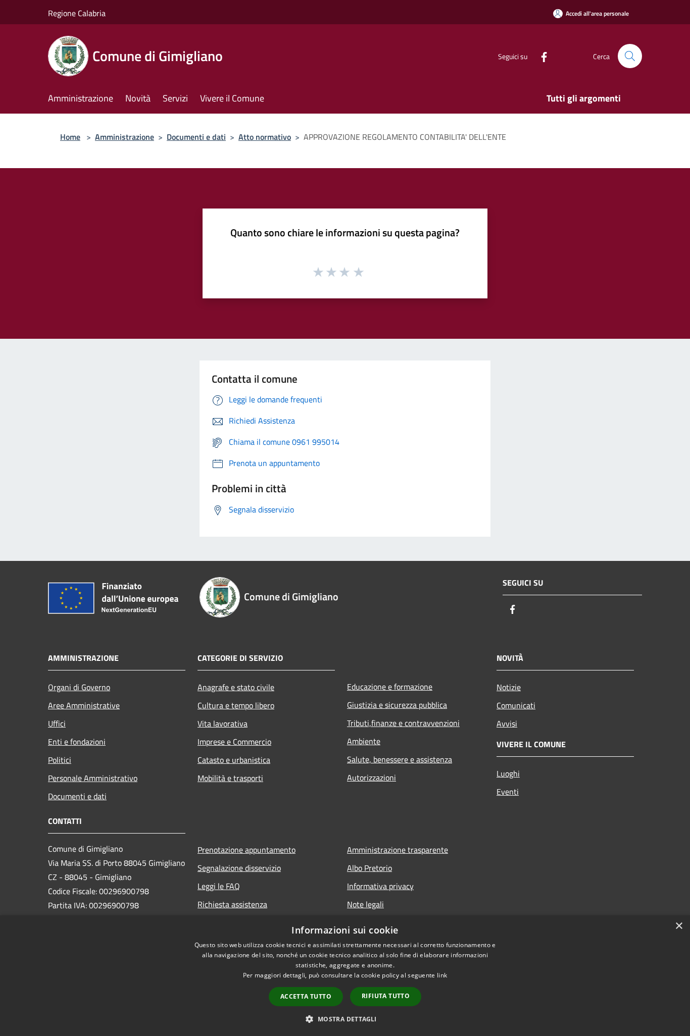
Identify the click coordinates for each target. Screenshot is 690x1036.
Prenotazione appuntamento (246, 850)
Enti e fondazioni (77, 742)
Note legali (365, 904)
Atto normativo (264, 137)
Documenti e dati (196, 137)
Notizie (509, 687)
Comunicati (516, 705)
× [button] (678, 926)
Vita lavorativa (223, 723)
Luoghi (508, 773)
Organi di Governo (79, 687)
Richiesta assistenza (232, 904)
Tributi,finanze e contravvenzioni (403, 723)
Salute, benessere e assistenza (399, 759)
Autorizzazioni (371, 777)
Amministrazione (124, 137)
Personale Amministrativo (92, 778)
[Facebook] (540, 56)
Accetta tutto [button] (305, 996)
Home (70, 137)
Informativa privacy (380, 886)
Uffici (57, 723)
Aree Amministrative (84, 705)
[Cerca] (630, 56)
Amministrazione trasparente (397, 850)
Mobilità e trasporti (230, 778)
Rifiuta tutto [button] (386, 996)
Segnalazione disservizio (239, 868)
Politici (59, 760)
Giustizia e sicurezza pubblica (397, 705)
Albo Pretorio (369, 868)
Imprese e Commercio (234, 742)
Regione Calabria (77, 13)
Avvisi (507, 723)
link (442, 975)
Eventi (508, 792)
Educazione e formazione (389, 687)
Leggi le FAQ (219, 886)
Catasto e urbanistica (234, 760)
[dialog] (345, 975)
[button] (344, 1019)
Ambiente (363, 741)
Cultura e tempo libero (236, 705)
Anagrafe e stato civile (236, 687)
